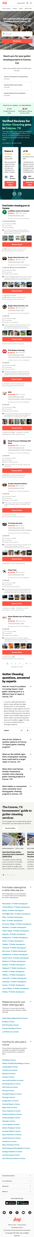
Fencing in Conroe (8, 1077)
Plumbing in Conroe (9, 1060)
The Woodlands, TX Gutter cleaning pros (16, 907)
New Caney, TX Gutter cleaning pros (14, 951)
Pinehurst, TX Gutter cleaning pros (14, 961)
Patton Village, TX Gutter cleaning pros (15, 931)
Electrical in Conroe (8, 1074)
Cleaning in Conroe (8, 1121)
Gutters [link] (15, 8)
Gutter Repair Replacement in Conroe (15, 1018)
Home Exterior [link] (6, 8)
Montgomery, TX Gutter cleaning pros (15, 938)
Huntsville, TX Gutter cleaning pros (14, 982)
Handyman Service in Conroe (12, 1114)
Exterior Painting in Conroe (11, 1128)
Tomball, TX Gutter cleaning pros (13, 944)
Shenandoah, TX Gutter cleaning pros (15, 904)
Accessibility (16, 1227)
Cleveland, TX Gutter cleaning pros (14, 948)
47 (26, 663)
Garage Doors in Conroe (10, 1101)
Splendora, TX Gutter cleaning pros (14, 927)
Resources (5, 1186)
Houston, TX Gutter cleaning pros (13, 965)
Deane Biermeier (8, 848)
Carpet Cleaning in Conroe (11, 1118)
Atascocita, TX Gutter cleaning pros (14, 978)
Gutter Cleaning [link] (29, 8)
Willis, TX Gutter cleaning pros (12, 917)
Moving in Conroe (8, 1091)
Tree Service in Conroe (9, 1070)
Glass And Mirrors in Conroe (11, 1135)
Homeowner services (8, 1176)
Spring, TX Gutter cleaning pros (13, 910)
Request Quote (17, 244)
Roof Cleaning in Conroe (10, 1025)
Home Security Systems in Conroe (13, 1158)
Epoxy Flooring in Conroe (10, 1145)
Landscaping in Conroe (10, 1067)
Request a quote (10, 183)
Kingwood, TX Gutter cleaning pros (14, 968)
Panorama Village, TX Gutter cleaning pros (16, 924)
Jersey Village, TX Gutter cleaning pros (15, 988)
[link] (6, 177)
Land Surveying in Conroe (11, 1155)
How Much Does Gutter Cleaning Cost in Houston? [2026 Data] (13, 854)
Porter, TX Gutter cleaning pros (12, 941)
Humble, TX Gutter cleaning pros (13, 971)
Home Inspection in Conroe (11, 1111)
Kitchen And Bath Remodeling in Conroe (15, 1063)
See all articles (10, 828)
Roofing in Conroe (8, 1022)
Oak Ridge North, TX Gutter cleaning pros (16, 914)
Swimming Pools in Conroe (11, 1084)
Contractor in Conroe (9, 1141)
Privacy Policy (22, 1225)
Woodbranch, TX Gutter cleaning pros (15, 954)
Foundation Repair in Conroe (12, 1094)
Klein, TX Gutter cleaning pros (12, 921)
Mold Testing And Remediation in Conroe (16, 1148)
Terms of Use (12, 1225)
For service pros (7, 1181)
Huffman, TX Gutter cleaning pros (13, 975)
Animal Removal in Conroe (11, 1138)
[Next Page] (30, 663)
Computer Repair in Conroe (11, 1131)
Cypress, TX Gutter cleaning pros (13, 985)
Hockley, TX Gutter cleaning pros (13, 992)
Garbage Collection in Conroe (12, 1152)
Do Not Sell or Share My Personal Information (17, 1230)
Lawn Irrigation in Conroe (10, 1124)
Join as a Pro (21, 3)
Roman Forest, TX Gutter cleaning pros (15, 958)
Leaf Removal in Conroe (10, 1032)
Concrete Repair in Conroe (11, 1104)
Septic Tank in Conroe (9, 1107)
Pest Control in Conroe (10, 1087)
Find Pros (17, 41)
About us (5, 1191)
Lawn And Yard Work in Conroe (12, 1080)
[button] (5, 238)
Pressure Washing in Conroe (11, 1028)
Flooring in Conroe (8, 1097)
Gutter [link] (21, 8)
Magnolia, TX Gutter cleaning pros (14, 934)
